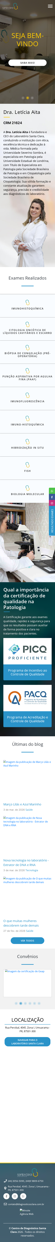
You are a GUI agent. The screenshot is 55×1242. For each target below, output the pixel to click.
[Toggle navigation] (49, 6)
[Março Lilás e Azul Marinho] (27, 780)
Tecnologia (32, 870)
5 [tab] (34, 1003)
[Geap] (27, 983)
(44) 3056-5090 (16, 1180)
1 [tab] (22, 97)
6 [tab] (38, 1003)
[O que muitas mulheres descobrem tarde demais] (27, 897)
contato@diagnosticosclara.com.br (26, 1204)
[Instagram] (15, 1196)
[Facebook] (6, 1196)
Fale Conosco (27, 62)
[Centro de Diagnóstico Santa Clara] (10, 6)
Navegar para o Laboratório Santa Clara (27, 1041)
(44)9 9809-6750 (34, 1180)
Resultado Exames (51, 521)
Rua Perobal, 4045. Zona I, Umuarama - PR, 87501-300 (29, 1188)
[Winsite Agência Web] (27, 1212)
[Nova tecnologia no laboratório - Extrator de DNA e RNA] (27, 836)
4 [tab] (29, 1003)
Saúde (29, 809)
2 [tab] (27, 97)
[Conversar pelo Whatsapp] (23, 1196)
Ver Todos (27, 940)
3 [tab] (32, 97)
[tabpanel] (27, 983)
